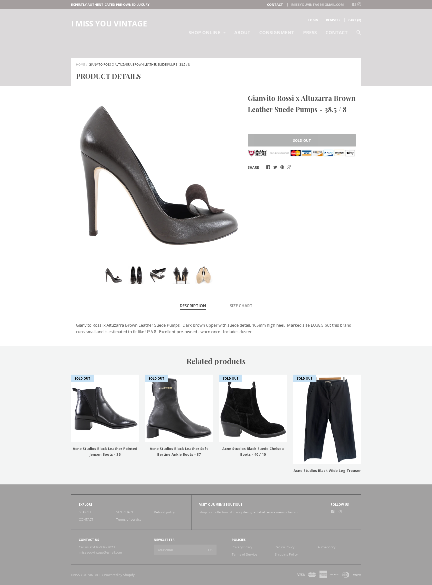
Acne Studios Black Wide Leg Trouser (327, 470)
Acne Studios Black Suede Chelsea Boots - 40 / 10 (253, 451)
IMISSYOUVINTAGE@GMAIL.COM (317, 4)
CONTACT (337, 32)
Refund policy (164, 512)
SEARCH (85, 512)
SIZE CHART (241, 305)
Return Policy (284, 547)
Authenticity (327, 547)
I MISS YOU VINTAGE (109, 23)
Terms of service (129, 519)
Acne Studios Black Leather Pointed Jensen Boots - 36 (105, 451)
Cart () (354, 20)
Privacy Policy (242, 547)
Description (193, 305)
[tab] (193, 306)
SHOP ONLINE (205, 32)
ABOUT (242, 32)
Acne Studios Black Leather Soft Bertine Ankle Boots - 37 (179, 451)
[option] (159, 175)
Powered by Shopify (119, 575)
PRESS (310, 32)
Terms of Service (244, 554)
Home (80, 64)
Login (313, 20)
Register (333, 20)
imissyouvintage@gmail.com (100, 552)
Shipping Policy (286, 554)
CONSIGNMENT (276, 32)
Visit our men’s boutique (220, 504)
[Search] (358, 35)
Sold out (302, 140)
